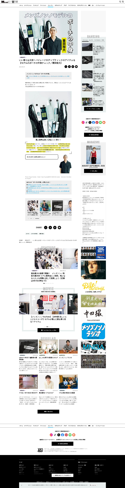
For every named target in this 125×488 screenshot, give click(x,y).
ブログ (65, 5)
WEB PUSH (103, 122)
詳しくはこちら (93, 485)
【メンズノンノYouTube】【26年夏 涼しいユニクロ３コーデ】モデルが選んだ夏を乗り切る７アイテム (48, 319)
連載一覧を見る (48, 411)
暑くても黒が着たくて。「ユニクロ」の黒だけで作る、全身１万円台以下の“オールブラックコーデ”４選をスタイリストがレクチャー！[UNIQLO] (98, 50)
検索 (119, 1)
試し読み (94, 171)
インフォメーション (100, 5)
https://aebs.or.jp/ (73, 451)
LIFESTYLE (42, 355)
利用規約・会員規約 (83, 481)
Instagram (83, 122)
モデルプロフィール (82, 5)
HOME (21, 240)
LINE (76, 66)
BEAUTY (23, 57)
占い (93, 5)
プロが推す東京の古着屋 (67, 393)
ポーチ (27, 233)
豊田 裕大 (42, 233)
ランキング (35, 5)
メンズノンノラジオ (65, 357)
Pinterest (96, 122)
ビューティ (50, 5)
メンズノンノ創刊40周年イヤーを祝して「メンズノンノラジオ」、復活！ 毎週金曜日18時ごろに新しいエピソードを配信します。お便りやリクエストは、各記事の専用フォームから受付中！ (68, 365)
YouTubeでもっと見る (49, 330)
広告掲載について (74, 481)
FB (69, 66)
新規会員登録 (95, 134)
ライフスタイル (72, 5)
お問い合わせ (66, 481)
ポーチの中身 (34, 233)
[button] (33, 218)
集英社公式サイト (41, 481)
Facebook (93, 122)
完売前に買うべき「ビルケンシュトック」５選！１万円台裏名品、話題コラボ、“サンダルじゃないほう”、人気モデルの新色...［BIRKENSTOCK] (98, 77)
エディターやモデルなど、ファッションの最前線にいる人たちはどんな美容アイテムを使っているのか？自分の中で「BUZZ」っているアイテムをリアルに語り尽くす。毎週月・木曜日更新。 (28, 400)
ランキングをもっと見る (93, 108)
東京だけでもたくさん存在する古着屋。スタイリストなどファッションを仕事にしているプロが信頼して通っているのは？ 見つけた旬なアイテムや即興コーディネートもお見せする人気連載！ (68, 400)
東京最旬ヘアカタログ (46, 393)
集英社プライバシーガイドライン (53, 481)
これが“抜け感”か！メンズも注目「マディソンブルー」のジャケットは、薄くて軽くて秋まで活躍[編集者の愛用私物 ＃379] (57, 215)
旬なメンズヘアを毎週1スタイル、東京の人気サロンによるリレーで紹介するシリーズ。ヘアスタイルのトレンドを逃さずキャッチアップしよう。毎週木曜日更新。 (48, 400)
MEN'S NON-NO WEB (5, 2)
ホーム (21, 5)
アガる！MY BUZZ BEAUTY (28, 393)
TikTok (86, 122)
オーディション (28, 5)
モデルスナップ (58, 5)
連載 (89, 5)
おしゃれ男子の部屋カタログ (48, 357)
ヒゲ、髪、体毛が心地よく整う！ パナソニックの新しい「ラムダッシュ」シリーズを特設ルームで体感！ (69, 215)
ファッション (43, 5)
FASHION (23, 355)
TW (66, 66)
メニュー (123, 1)
